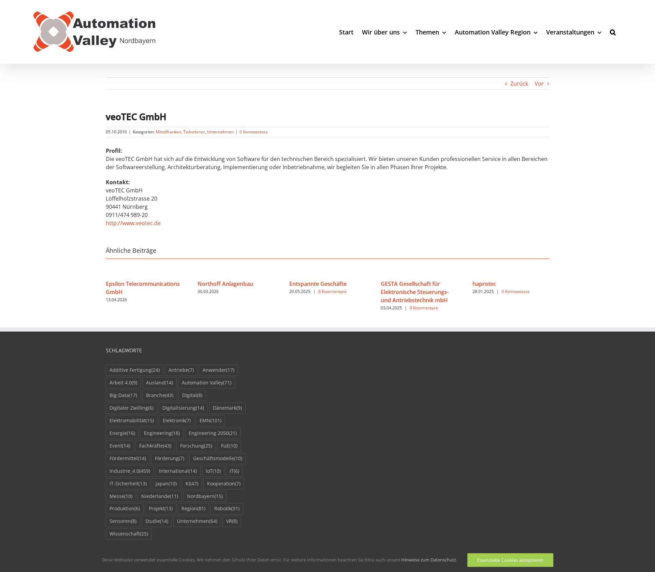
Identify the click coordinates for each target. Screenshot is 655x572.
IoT (213, 471)
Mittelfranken (168, 132)
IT (234, 471)
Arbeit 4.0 (123, 382)
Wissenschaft (129, 533)
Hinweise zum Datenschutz (428, 560)
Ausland (159, 382)
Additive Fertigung (135, 370)
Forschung (196, 445)
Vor (539, 83)
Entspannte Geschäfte (318, 284)
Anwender (218, 370)
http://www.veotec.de (133, 223)
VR (231, 521)
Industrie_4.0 (130, 471)
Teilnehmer (194, 132)
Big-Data (123, 395)
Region (193, 508)
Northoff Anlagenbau (225, 284)
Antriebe (181, 370)
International (178, 471)
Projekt (161, 508)
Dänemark (227, 408)
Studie (156, 521)
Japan (166, 483)
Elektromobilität (132, 420)
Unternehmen (220, 132)
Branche (159, 395)
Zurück (519, 83)
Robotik (226, 508)
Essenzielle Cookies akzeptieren (510, 560)
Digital (192, 395)
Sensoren (123, 521)
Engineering (162, 433)
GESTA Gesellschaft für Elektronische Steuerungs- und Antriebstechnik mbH (415, 292)
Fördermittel (128, 458)
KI (192, 483)
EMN (210, 420)
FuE (229, 445)
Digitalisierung (183, 408)
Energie (122, 433)
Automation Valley (206, 382)
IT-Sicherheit (128, 483)
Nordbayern (205, 496)
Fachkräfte (155, 445)
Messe (121, 496)
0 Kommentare (253, 132)
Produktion (125, 508)
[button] (613, 32)
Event (120, 445)
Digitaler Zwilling (132, 408)
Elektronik (177, 420)
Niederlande (159, 496)
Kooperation (224, 483)
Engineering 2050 (213, 433)
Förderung (169, 458)
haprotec (484, 284)
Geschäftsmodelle (217, 458)
